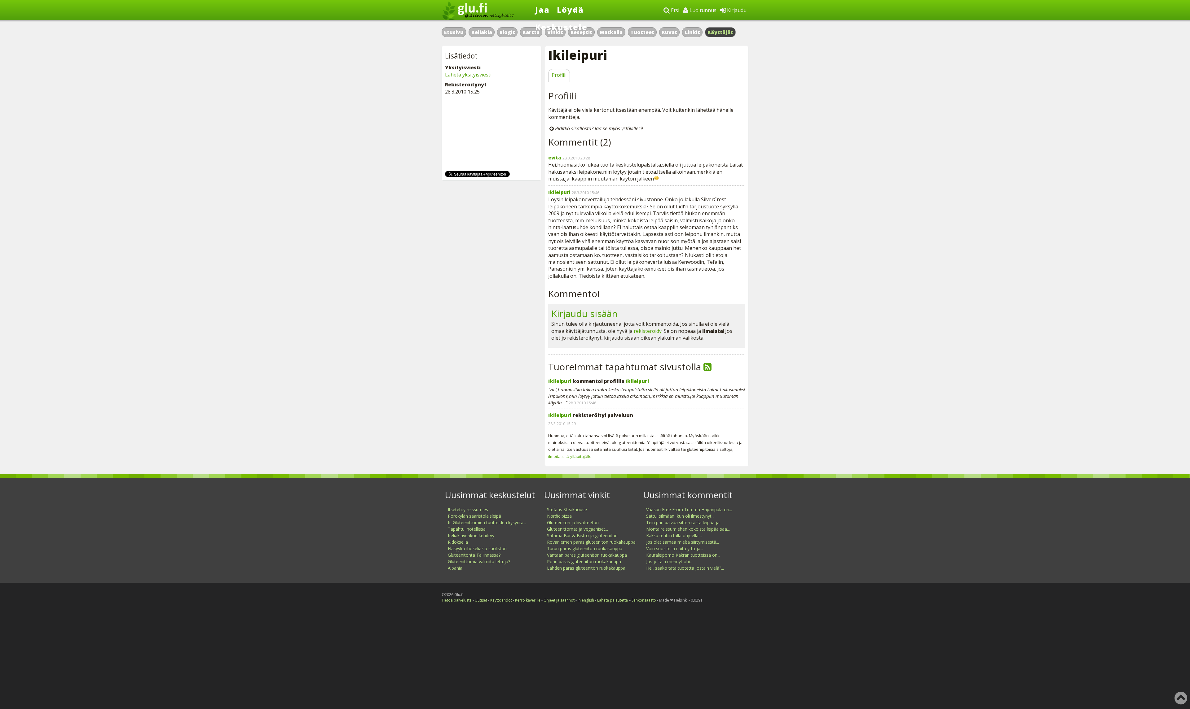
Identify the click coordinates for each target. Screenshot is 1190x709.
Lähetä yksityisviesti (468, 74)
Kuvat (669, 32)
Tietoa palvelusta (457, 600)
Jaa (542, 9)
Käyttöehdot (501, 600)
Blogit (507, 32)
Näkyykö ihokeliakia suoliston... (478, 548)
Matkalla (611, 32)
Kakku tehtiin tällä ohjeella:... (674, 535)
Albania (455, 568)
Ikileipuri (559, 192)
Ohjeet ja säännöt (559, 600)
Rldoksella (458, 542)
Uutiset (481, 600)
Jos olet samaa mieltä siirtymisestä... (682, 542)
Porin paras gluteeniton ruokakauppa (584, 561)
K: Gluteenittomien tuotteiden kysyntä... (487, 522)
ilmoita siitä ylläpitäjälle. (570, 456)
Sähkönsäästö (644, 600)
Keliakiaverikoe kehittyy (471, 535)
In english (586, 600)
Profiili (559, 75)
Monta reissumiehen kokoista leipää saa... (688, 529)
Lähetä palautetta (612, 600)
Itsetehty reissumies (468, 509)
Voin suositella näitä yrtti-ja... (674, 548)
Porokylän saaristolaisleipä (474, 516)
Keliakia (481, 32)
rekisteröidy (648, 331)
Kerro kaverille (527, 600)
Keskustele (561, 27)
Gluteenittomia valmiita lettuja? (479, 561)
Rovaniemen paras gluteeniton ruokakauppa (591, 542)
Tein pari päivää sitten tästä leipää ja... (684, 522)
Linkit (692, 32)
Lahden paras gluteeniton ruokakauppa (586, 568)
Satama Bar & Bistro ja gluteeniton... (583, 535)
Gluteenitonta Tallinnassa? (474, 555)
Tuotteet (642, 32)
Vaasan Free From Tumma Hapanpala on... (689, 509)
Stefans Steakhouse (567, 509)
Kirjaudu (736, 10)
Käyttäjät (720, 32)
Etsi (674, 10)
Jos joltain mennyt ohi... (669, 561)
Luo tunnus (702, 10)
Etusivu (454, 32)
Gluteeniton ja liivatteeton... (574, 522)
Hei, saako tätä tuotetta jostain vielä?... (685, 568)
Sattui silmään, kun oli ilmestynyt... (680, 516)
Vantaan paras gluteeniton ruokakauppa (587, 555)
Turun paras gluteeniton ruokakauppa (584, 548)
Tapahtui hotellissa (467, 529)
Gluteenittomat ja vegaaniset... (577, 529)
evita (554, 157)
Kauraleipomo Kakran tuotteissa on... (683, 555)
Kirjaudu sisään (584, 313)
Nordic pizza (559, 516)
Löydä (570, 9)
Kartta (531, 32)
